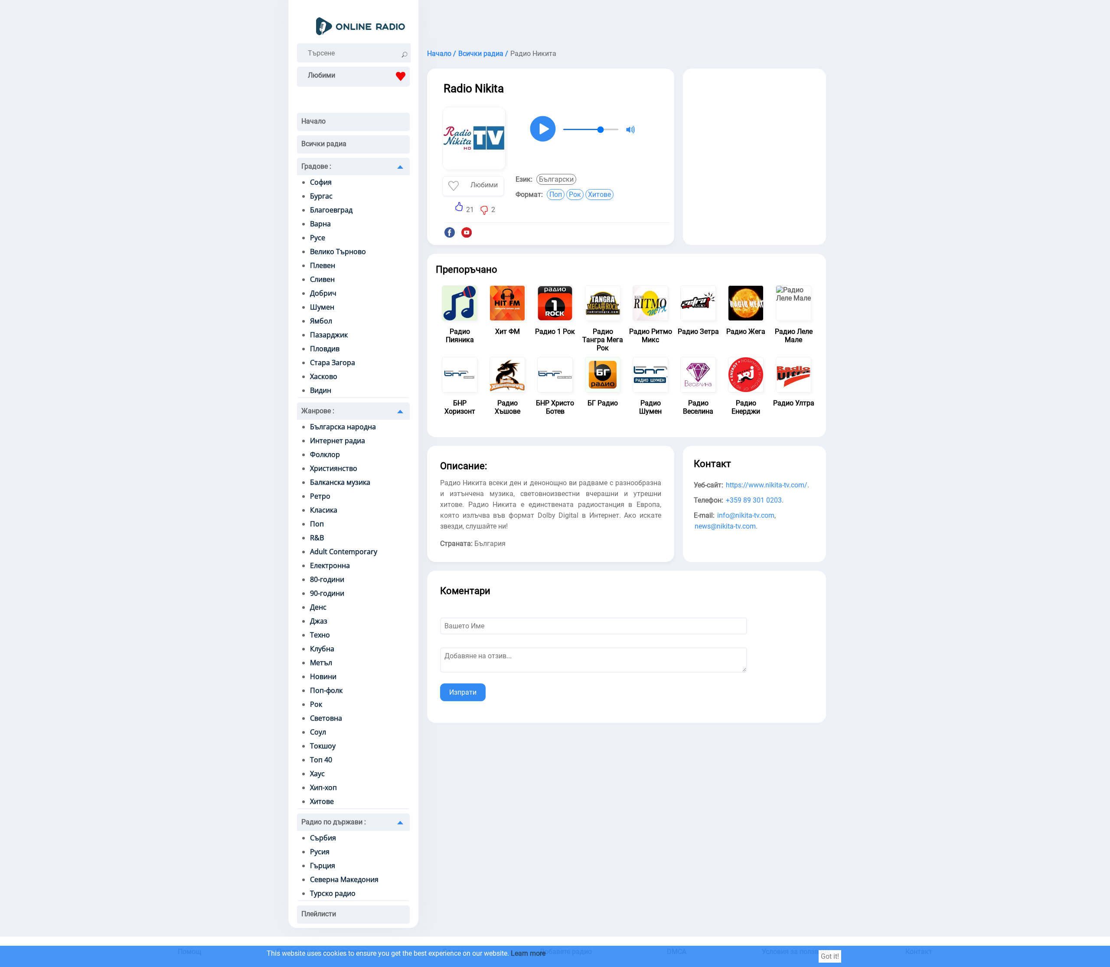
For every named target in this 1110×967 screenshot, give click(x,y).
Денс (318, 607)
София (321, 182)
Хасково (323, 376)
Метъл (321, 662)
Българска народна (343, 426)
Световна (326, 718)
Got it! (830, 956)
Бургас (321, 196)
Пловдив (325, 348)
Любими (321, 75)
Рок (316, 704)
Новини (323, 676)
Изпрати (463, 692)
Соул (318, 732)
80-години (327, 579)
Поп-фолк (326, 690)
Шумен (322, 307)
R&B (317, 537)
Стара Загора (332, 362)
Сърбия (323, 838)
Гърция (322, 865)
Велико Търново (338, 251)
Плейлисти (318, 914)
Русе (317, 237)
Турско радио (333, 893)
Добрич (323, 293)
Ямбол (321, 321)
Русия (320, 851)
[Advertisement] (626, 21)
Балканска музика (340, 482)
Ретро (320, 496)
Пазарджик (329, 335)
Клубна (322, 648)
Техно (320, 635)
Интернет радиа (337, 440)
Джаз (318, 621)
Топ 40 (321, 759)
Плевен (322, 265)
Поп (317, 524)
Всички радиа (323, 144)
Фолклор (325, 454)
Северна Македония (344, 879)
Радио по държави (333, 822)
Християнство (333, 468)
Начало (313, 121)
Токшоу (323, 746)
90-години (327, 593)
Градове (316, 166)
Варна (320, 224)
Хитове (322, 801)
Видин (320, 390)
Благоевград (331, 210)
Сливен (322, 279)
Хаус (317, 773)
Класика (323, 510)
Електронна (330, 565)
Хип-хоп (323, 787)
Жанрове (317, 411)
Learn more (528, 953)
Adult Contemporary (343, 551)
